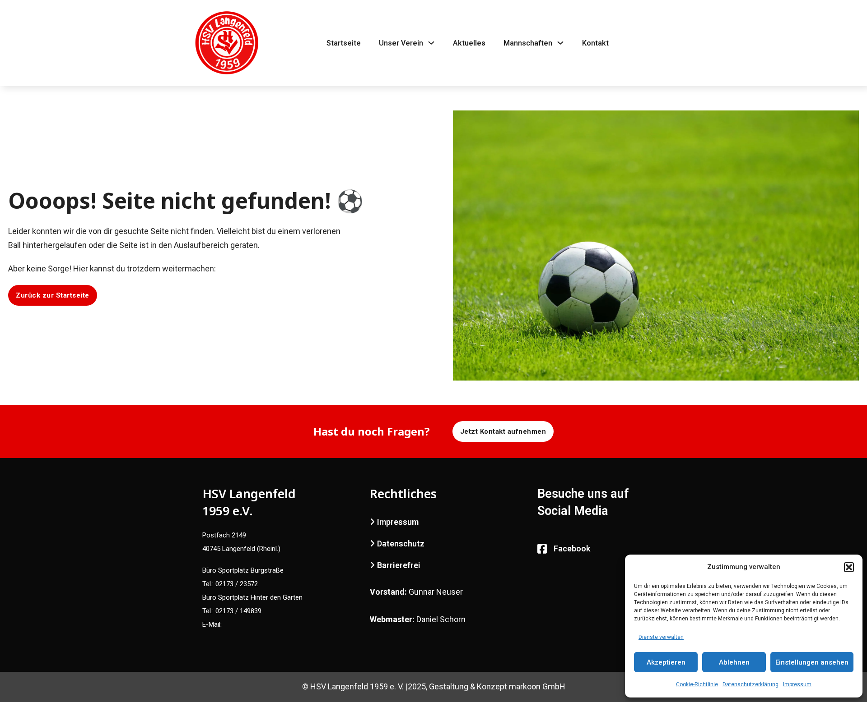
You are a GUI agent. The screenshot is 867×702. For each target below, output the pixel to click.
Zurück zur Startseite (52, 295)
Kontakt (595, 43)
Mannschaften (527, 43)
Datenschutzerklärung (750, 684)
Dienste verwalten (661, 637)
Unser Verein (401, 43)
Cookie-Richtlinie (697, 684)
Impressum (797, 684)
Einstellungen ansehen (811, 662)
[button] (848, 567)
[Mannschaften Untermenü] (560, 42)
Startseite (343, 43)
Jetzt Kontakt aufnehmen (503, 431)
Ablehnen (734, 662)
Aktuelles (469, 43)
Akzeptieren (666, 662)
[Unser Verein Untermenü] (431, 42)
